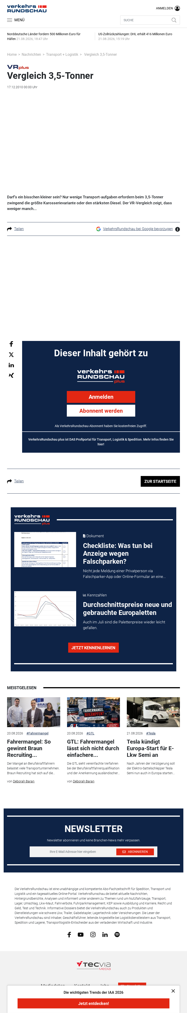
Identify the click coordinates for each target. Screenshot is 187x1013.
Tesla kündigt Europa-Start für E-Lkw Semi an (150, 748)
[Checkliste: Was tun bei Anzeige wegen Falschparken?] (45, 549)
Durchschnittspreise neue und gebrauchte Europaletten (127, 609)
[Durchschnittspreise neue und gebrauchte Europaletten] (45, 608)
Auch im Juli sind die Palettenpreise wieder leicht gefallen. (124, 625)
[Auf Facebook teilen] (11, 343)
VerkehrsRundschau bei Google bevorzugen (138, 229)
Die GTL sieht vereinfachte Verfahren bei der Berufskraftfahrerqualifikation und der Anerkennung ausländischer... (93, 768)
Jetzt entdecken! (93, 1003)
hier (100, 444)
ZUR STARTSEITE (160, 481)
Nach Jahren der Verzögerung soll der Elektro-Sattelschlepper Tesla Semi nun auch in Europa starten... (151, 768)
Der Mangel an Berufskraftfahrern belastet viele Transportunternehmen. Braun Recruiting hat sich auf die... (33, 768)
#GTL (90, 733)
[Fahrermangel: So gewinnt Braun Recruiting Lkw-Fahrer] (33, 712)
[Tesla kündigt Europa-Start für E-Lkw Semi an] (153, 712)
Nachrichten (31, 54)
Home (12, 54)
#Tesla (151, 733)
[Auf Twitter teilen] (11, 354)
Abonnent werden (101, 411)
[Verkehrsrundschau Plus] (18, 67)
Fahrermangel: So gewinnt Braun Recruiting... (29, 748)
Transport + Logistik (62, 54)
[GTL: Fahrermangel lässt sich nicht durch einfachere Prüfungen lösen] (93, 712)
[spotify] (117, 934)
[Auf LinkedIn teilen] (11, 365)
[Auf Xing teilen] (11, 375)
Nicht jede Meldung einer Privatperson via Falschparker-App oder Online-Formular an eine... (124, 574)
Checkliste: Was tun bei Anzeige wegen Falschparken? (118, 554)
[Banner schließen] (172, 990)
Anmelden (101, 397)
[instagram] (93, 934)
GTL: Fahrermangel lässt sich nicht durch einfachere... (93, 748)
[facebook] (69, 934)
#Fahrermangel (37, 733)
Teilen (19, 229)
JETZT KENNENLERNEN (93, 647)
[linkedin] (105, 934)
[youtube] (80, 934)
